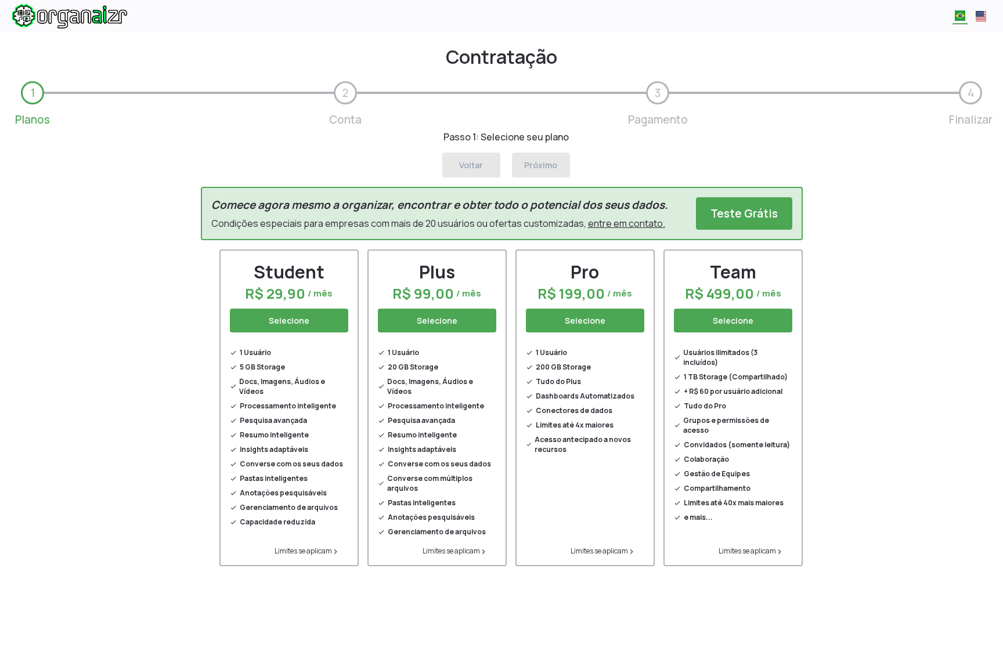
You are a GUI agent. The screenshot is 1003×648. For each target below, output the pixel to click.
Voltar (471, 165)
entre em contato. (626, 223)
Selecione (289, 320)
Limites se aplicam (303, 551)
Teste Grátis (744, 213)
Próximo (540, 165)
